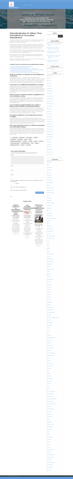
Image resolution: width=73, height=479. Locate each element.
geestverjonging (13, 139)
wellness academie (51, 454)
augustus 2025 (50, 106)
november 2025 (50, 98)
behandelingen (22, 137)
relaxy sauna (50, 381)
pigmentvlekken (50, 355)
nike (48, 332)
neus (48, 330)
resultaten (35, 141)
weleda (49, 452)
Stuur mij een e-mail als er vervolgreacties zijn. (18, 187)
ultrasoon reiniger (51, 424)
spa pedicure (50, 414)
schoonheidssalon (51, 401)
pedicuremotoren (51, 347)
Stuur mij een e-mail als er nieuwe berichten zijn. (19, 190)
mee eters (49, 320)
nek (48, 327)
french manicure (50, 228)
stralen (32, 143)
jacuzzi (49, 266)
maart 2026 (50, 88)
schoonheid (41, 141)
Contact (30, 4)
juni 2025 (49, 111)
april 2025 (49, 116)
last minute (49, 276)
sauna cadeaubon (51, 393)
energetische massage (51, 218)
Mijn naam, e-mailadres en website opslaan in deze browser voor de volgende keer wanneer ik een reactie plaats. (27, 181)
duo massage (50, 215)
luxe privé (49, 289)
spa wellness (50, 416)
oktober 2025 (50, 101)
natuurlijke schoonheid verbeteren (16, 141)
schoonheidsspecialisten (25, 143)
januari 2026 (50, 93)
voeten (49, 442)
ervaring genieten (29, 137)
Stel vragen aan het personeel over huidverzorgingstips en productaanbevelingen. (24, 72)
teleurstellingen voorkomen (15, 144)
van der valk (50, 429)
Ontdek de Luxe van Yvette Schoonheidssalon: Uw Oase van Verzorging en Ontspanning (39, 208)
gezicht (49, 233)
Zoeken (55, 33)
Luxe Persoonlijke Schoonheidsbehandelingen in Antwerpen (30, 207)
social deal (50, 411)
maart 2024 (50, 149)
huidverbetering (50, 258)
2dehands (49, 162)
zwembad (49, 470)
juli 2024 (49, 139)
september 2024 (51, 134)
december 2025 (51, 96)
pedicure (49, 342)
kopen (49, 271)
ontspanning (25, 141)
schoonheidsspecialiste (52, 403)
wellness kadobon (51, 457)
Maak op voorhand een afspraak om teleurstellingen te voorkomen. (22, 66)
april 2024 (50, 146)
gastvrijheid (35, 137)
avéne (49, 172)
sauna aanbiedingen (51, 391)
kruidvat (49, 274)
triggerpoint (50, 421)
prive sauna (50, 363)
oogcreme (49, 340)
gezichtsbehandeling (51, 236)
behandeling (50, 180)
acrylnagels (50, 169)
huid (48, 256)
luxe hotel (49, 286)
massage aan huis (51, 307)
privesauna (50, 368)
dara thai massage (51, 203)
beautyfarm (50, 175)
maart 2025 (50, 118)
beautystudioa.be (14, 7)
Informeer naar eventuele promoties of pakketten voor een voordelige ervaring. (24, 68)
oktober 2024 (50, 131)
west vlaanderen (50, 467)
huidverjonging (20, 139)
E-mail (12, 170)
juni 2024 (49, 141)
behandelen (50, 177)
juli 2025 (49, 108)
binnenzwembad (51, 187)
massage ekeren (50, 309)
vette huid (49, 439)
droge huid (50, 208)
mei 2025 (49, 113)
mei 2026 (49, 83)
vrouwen (49, 444)
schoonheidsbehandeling (52, 398)
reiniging (49, 375)
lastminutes (50, 284)
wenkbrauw (50, 459)
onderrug (49, 335)
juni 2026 (49, 80)
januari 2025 (50, 124)
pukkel (49, 373)
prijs (48, 358)
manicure (30, 139)
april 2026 (50, 85)
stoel (49, 419)
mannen (49, 299)
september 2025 (51, 103)
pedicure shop (50, 345)
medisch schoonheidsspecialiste (53, 317)
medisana (49, 314)
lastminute (49, 281)
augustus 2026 (50, 75)
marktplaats (50, 302)
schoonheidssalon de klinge (15, 143)
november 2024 (50, 129)
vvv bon (49, 447)
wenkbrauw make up (51, 462)
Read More (15, 234)
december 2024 (51, 126)
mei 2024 (49, 144)
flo (48, 223)
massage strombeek (51, 312)
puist (48, 370)
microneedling (50, 322)
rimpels (49, 383)
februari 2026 (50, 91)
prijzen (49, 360)
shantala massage (51, 408)
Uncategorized (30, 12)
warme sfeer (28, 144)
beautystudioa (35, 24)
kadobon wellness (51, 269)
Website (12, 174)
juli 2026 (49, 78)
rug (48, 386)
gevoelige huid (50, 230)
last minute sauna (51, 279)
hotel (49, 251)
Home (23, 12)
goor (49, 241)
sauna (49, 388)
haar (48, 243)
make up (49, 292)
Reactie (12, 154)
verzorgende (50, 436)
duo (48, 210)
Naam (12, 165)
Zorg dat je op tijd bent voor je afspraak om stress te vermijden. (21, 71)
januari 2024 (50, 154)
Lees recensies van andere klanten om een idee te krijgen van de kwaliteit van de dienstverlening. (27, 69)
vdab (49, 431)
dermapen (49, 205)
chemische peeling (51, 192)
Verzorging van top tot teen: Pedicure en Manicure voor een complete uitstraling (54, 56)
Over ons (25, 4)
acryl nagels (50, 167)
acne (49, 164)
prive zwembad (50, 365)
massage (49, 304)
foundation (50, 225)
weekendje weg (50, 449)
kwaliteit (25, 139)
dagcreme (49, 200)
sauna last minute (51, 396)
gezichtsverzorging (51, 238)
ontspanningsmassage (51, 337)
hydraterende (50, 264)
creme (49, 195)
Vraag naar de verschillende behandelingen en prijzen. (20, 67)
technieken (36, 143)
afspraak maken (15, 137)
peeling (49, 350)
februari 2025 (50, 121)
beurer (49, 185)
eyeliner (49, 220)
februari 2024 (50, 152)
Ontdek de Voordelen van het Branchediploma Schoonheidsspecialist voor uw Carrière (17, 209)
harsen (49, 246)
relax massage (50, 378)
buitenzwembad (50, 190)
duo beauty (50, 213)
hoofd (49, 248)
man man (49, 294)
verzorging (22, 144)
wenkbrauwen (50, 464)
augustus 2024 (50, 136)
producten (30, 141)
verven (49, 434)
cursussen (49, 197)
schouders (49, 406)
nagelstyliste (50, 325)
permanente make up (51, 353)
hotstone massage (51, 253)
